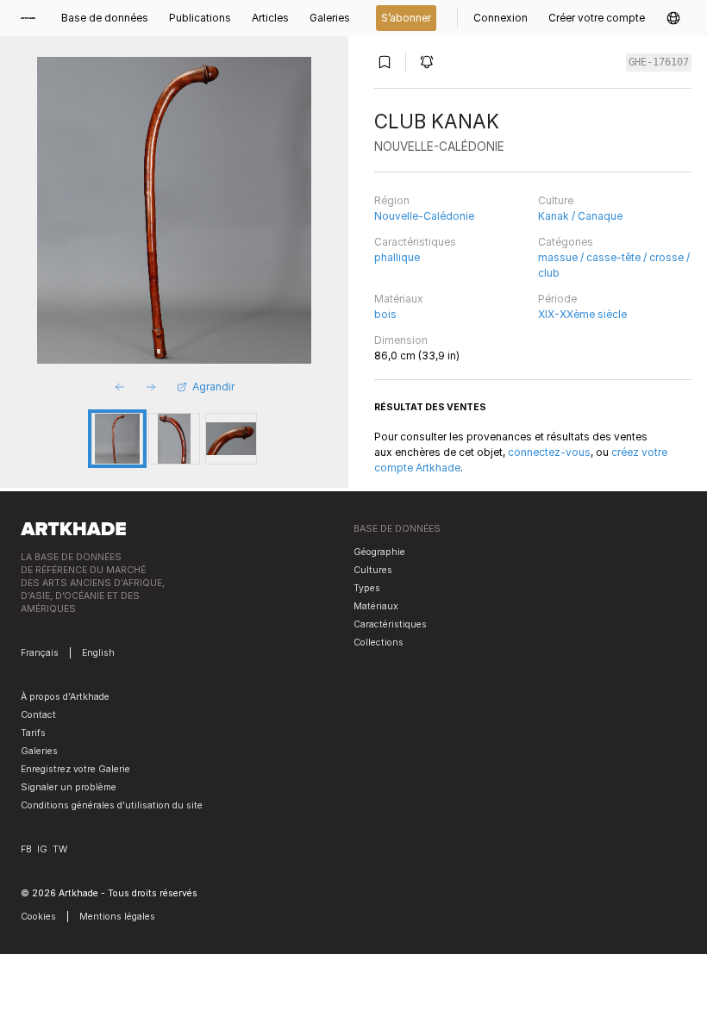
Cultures (373, 570)
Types (367, 588)
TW (60, 849)
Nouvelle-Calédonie (424, 215)
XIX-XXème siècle (582, 314)
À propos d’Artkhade (65, 696)
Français (40, 652)
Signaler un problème (68, 787)
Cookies (38, 916)
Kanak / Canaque (580, 215)
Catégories (565, 241)
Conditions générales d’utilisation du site (112, 805)
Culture (555, 200)
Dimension (401, 340)
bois (385, 314)
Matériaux (398, 298)
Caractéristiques (415, 241)
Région (392, 200)
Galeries (39, 751)
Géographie (379, 552)
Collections (379, 642)
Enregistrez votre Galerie (75, 769)
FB (26, 849)
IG (42, 849)
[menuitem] (33, 18)
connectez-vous (549, 452)
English (98, 652)
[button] (673, 18)
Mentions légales (117, 916)
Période (557, 298)
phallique (397, 257)
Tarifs (33, 733)
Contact (38, 715)
